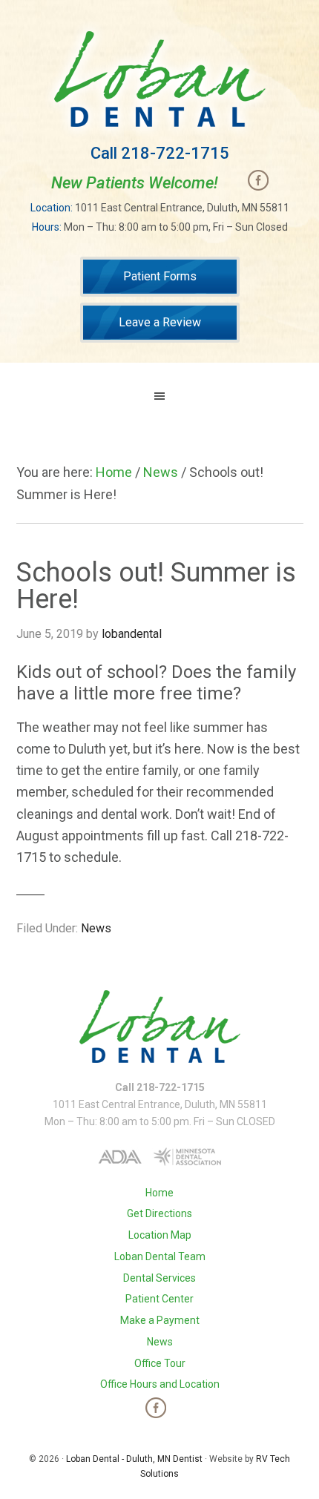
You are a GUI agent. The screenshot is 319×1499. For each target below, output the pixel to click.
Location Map (159, 1235)
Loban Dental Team (159, 1256)
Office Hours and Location (160, 1384)
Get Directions (159, 1213)
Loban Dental (159, 79)
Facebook (258, 180)
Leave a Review (160, 322)
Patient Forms (160, 276)
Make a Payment (160, 1320)
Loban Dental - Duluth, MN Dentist (134, 1459)
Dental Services (159, 1278)
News (96, 928)
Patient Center (159, 1299)
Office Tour (159, 1363)
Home (159, 1193)
